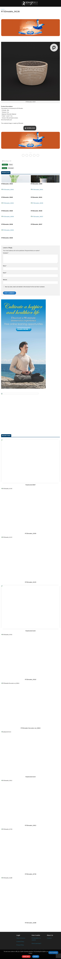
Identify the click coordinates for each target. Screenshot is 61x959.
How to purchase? (36, 943)
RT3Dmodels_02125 (30, 582)
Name (4, 265)
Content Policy (20, 941)
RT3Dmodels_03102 (30, 679)
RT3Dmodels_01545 (30, 533)
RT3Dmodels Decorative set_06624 (30, 728)
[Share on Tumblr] (38, 155)
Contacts (49, 938)
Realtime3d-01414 (31, 776)
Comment (5, 253)
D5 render (10, 168)
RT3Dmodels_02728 (30, 874)
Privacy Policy (20, 945)
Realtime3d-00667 (31, 485)
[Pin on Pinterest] (34, 155)
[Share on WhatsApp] (23, 155)
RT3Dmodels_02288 (30, 923)
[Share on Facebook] (27, 155)
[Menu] (2, 3)
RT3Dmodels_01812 (30, 825)
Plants (2, 9)
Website (5, 279)
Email (4, 272)
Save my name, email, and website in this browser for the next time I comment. (25, 286)
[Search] (59, 3)
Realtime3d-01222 (31, 631)
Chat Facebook (53, 952)
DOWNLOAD (30, 128)
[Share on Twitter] (30, 155)
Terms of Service (20, 938)
